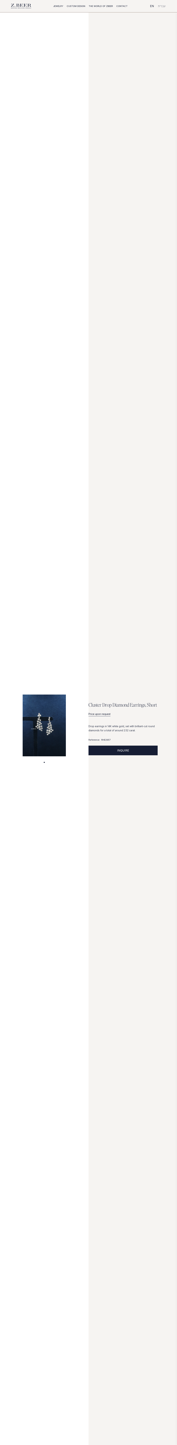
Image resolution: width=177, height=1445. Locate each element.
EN (152, 6)
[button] (58, 6)
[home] (21, 6)
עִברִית (161, 6)
